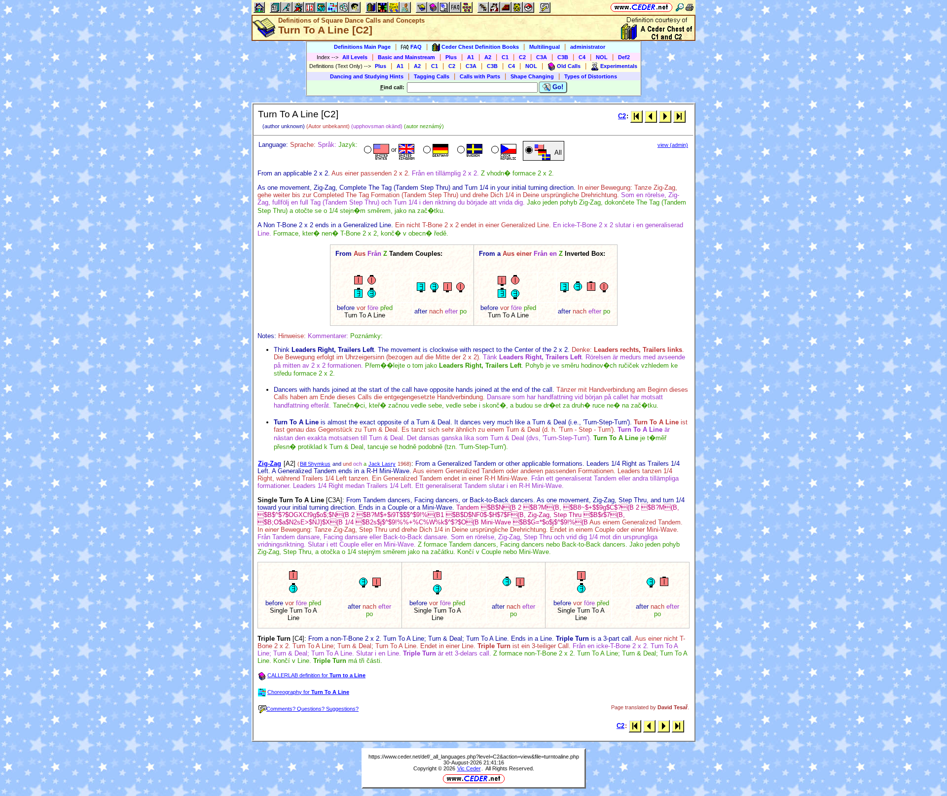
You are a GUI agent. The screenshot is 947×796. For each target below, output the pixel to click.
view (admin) (672, 145)
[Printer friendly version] (689, 7)
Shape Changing (532, 76)
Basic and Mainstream (406, 57)
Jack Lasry (382, 464)
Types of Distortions (590, 76)
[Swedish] (468, 151)
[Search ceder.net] (680, 7)
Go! (556, 87)
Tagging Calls (431, 76)
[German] (434, 151)
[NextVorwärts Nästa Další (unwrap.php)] (665, 116)
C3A (541, 57)
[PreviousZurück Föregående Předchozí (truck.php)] (651, 116)
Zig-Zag (269, 463)
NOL (602, 57)
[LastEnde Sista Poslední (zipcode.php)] (679, 116)
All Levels (354, 57)
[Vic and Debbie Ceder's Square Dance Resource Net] (641, 7)
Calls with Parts (480, 76)
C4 (582, 57)
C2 (522, 57)
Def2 (624, 57)
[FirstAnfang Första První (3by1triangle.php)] (636, 116)
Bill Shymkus (315, 464)
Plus (451, 57)
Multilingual (544, 47)
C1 (505, 57)
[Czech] (502, 151)
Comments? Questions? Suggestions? (312, 709)
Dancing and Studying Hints (366, 76)
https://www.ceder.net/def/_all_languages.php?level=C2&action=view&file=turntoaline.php (473, 757)
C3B (562, 57)
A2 (487, 57)
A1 (470, 57)
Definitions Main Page (362, 47)
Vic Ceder (469, 768)
